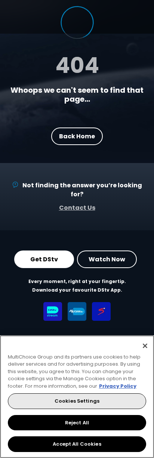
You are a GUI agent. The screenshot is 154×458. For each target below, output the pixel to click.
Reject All (77, 422)
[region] (77, 396)
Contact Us (77, 207)
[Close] (145, 346)
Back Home (77, 136)
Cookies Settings (77, 401)
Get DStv (44, 259)
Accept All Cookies (77, 444)
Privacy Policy (117, 386)
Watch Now (107, 259)
